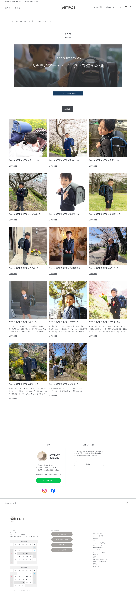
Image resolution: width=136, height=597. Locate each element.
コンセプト (96, 540)
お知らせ (95, 554)
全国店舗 (107, 7)
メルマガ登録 (96, 550)
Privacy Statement (15, 591)
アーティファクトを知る (99, 552)
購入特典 (95, 538)
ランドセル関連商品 (98, 536)
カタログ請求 (98, 7)
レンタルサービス (97, 545)
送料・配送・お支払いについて (100, 559)
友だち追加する (48, 480)
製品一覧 (62, 545)
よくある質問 (62, 550)
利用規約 (95, 564)
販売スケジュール (97, 533)
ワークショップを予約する (99, 543)
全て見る (67, 109)
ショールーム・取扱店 (62, 539)
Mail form (13, 532)
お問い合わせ (96, 566)
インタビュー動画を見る (68, 93)
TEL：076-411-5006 (17, 534)
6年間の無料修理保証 (98, 547)
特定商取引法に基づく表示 (99, 561)
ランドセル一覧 (116, 7)
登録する (89, 464)
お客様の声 (96, 557)
